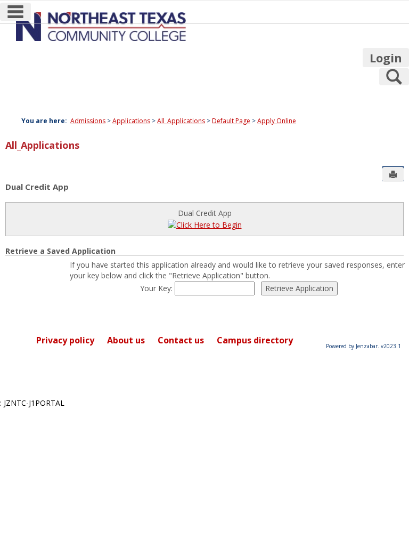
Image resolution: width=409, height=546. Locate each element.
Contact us (181, 340)
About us (126, 340)
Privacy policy (65, 340)
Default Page (231, 120)
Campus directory (255, 340)
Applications (131, 120)
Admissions (87, 120)
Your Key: (157, 288)
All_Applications (181, 120)
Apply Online (276, 120)
